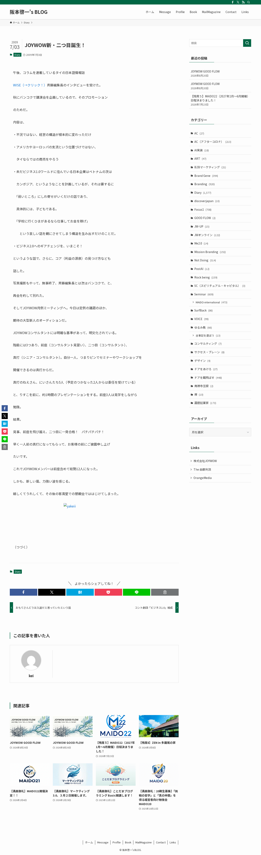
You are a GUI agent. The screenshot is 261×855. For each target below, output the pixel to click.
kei (31, 675)
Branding (204, 184)
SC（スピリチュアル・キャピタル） (219, 286)
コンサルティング (208, 343)
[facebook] (232, 2)
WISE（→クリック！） (30, 85)
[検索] (248, 2)
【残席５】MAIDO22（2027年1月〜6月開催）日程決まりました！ (220, 100)
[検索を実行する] (247, 43)
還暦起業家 (205, 403)
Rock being (205, 277)
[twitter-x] (238, 2)
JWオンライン (207, 235)
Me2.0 (201, 243)
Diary (17, 54)
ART (200, 158)
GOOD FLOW (205, 218)
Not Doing (205, 260)
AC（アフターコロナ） (212, 142)
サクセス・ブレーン (209, 352)
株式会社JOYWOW (205, 461)
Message (102, 842)
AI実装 (201, 150)
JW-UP (201, 226)
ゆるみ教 (203, 327)
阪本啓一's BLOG (29, 11)
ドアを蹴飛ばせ (208, 377)
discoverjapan (207, 201)
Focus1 (202, 209)
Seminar (203, 294)
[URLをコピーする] (165, 592)
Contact (161, 842)
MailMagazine (143, 842)
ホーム (89, 842)
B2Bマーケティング (210, 167)
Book (128, 842)
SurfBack (203, 310)
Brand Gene (206, 176)
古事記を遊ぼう (208, 335)
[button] (23, 592)
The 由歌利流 (202, 469)
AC (199, 133)
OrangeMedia (203, 478)
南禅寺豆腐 (203, 386)
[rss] (243, 2)
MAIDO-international (211, 302)
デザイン (202, 361)
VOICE (201, 319)
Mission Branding (210, 252)
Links (173, 842)
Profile (117, 842)
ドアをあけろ (206, 369)
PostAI (201, 269)
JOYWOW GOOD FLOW (205, 73)
